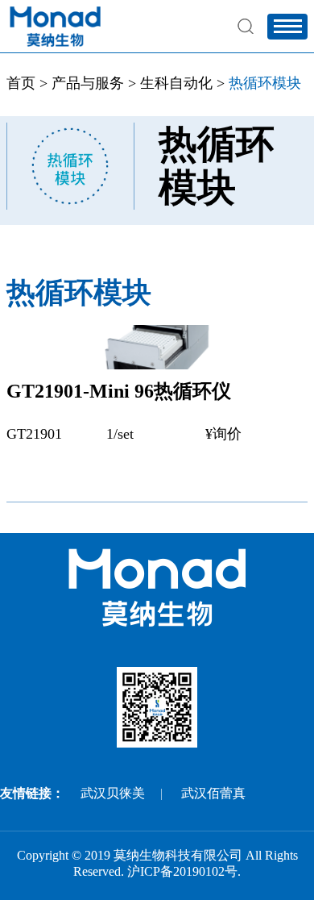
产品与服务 (88, 83)
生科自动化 (176, 83)
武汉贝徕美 (113, 793)
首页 (20, 83)
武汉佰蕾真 (213, 793)
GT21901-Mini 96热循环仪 (118, 391)
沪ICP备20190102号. (184, 871)
